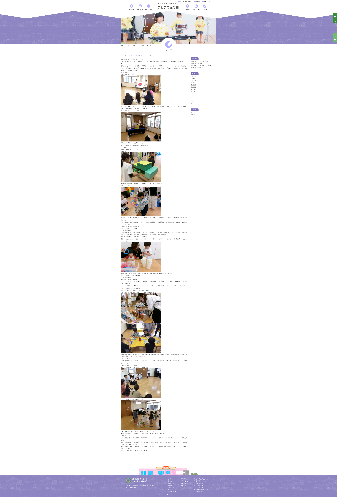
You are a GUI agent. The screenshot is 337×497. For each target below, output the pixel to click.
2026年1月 (193, 91)
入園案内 (170, 485)
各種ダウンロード (172, 491)
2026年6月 (193, 80)
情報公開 (183, 485)
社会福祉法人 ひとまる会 (186, 1)
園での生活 (171, 483)
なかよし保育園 (198, 483)
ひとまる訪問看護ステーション (203, 489)
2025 (192, 95)
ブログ (127, 46)
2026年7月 (193, 78)
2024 (192, 97)
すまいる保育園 (198, 487)
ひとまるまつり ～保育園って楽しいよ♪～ (137, 56)
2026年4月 (193, 85)
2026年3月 (193, 87)
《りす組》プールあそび (197, 63)
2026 (192, 93)
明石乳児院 (197, 481)
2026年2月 (193, 89)
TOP (122, 46)
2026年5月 (193, 82)
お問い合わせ (207, 1)
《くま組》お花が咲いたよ (197, 67)
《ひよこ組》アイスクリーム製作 (199, 61)
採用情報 (198, 1)
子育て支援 (171, 487)
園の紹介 (170, 481)
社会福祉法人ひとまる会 (335, 18)
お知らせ (193, 114)
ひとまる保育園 (198, 485)
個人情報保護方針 (186, 483)
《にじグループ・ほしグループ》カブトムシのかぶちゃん (205, 65)
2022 (192, 101)
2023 (192, 99)
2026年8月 (193, 76)
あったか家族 (198, 491)
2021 (192, 104)
